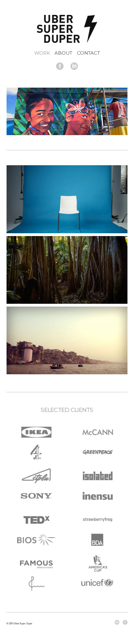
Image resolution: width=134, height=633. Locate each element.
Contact (88, 53)
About (63, 53)
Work (42, 53)
